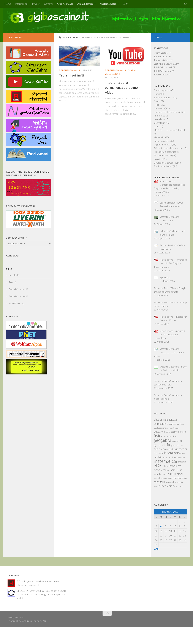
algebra (159, 419)
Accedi (12, 282)
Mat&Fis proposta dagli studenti (169, 130)
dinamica (175, 428)
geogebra (162, 440)
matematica (165, 461)
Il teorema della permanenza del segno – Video (122, 87)
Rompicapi (159, 159)
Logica (157, 126)
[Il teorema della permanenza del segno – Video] (125, 56)
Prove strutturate (163, 155)
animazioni (160, 423)
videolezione (167, 486)
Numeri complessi (162, 141)
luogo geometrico (168, 457)
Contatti (48, 3)
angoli (174, 420)
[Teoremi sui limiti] (79, 56)
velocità (180, 482)
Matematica (160, 137)
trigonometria (170, 482)
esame (167, 432)
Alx (44, 620)
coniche (162, 427)
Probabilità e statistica (165, 151)
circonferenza (173, 424)
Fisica (156, 104)
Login (125, 3)
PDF (157, 465)
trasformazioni (180, 478)
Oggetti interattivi (163, 144)
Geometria (159, 108)
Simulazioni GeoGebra (165, 162)
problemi (160, 470)
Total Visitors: (161, 67)
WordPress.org (16, 303)
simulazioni (175, 474)
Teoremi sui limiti (71, 75)
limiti (157, 457)
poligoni (165, 466)
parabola (181, 461)
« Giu (156, 549)
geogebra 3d (177, 441)
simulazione (161, 474)
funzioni (173, 436)
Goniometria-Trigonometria (167, 112)
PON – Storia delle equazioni (168, 148)
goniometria (170, 449)
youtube (179, 486)
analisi (168, 419)
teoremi (171, 478)
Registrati (14, 275)
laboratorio (159, 122)
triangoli (159, 481)
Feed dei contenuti (18, 289)
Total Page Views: (163, 71)
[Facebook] (48, 37)
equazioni (159, 431)
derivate (169, 428)
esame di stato (178, 431)
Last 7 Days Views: (163, 63)
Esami (156, 101)
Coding (157, 93)
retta (169, 470)
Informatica (159, 115)
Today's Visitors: (162, 60)
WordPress (26, 620)
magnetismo (181, 457)
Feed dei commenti (18, 296)
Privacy (36, 3)
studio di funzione (160, 478)
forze (166, 436)
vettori (156, 486)
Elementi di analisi (70, 70)
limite (182, 453)
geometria (162, 444)
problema (175, 466)
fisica (158, 435)
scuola (177, 470)
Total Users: (160, 74)
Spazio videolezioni (163, 166)
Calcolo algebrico (162, 90)
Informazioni (21, 3)
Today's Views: (161, 56)
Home (7, 3)
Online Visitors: (161, 52)
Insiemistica (159, 119)
